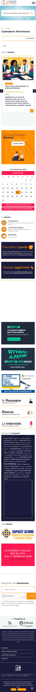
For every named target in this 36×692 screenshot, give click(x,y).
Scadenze (28, 473)
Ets (9, 451)
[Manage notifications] (32, 688)
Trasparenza (16, 477)
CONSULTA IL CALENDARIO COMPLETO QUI (18, 205)
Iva (14, 457)
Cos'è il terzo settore (9, 651)
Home (3, 28)
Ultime (7, 52)
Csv (23, 449)
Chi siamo (4, 648)
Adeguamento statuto (19, 438)
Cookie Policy (21, 689)
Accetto (13, 689)
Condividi (31, 38)
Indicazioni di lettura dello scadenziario (18, 209)
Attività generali (15, 444)
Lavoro (17, 457)
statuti (27, 474)
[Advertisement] (18, 302)
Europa (12, 451)
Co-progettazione (12, 446)
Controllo (6, 448)
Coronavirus (15, 449)
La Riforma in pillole (8, 655)
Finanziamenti (19, 451)
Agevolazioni (15, 440)
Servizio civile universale (11, 475)
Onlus (19, 464)
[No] (34, 686)
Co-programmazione (25, 446)
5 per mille (8, 438)
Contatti (4, 658)
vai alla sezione (18, 143)
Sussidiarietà (8, 477)
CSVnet (27, 449)
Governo (25, 455)
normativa (10, 464)
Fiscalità (19, 453)
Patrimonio (22, 466)
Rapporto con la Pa (17, 468)
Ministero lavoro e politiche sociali (15, 461)
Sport (23, 475)
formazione (26, 453)
